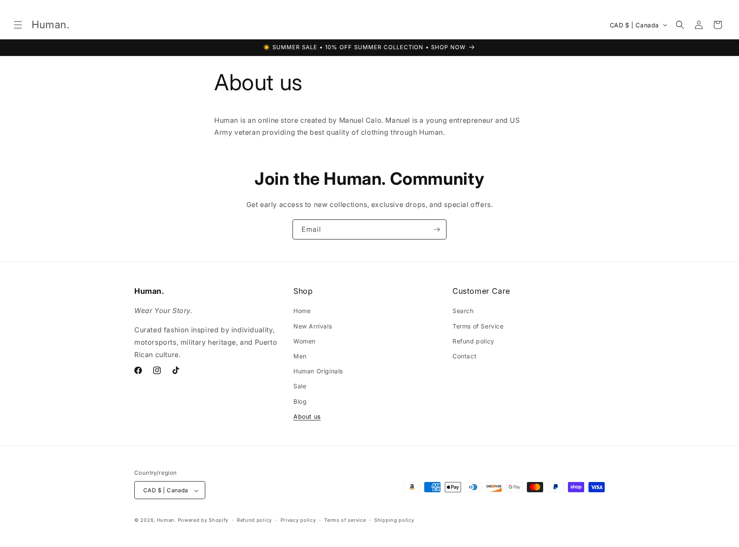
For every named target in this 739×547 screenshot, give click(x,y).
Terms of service (345, 520)
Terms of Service (478, 326)
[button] (18, 24)
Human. (166, 520)
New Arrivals (312, 326)
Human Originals (318, 371)
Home (301, 311)
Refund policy (473, 341)
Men (300, 356)
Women (304, 341)
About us (307, 416)
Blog (300, 401)
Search (463, 311)
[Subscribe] (436, 229)
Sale (299, 386)
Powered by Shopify (203, 520)
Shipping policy (394, 520)
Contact (464, 356)
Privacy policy (298, 520)
